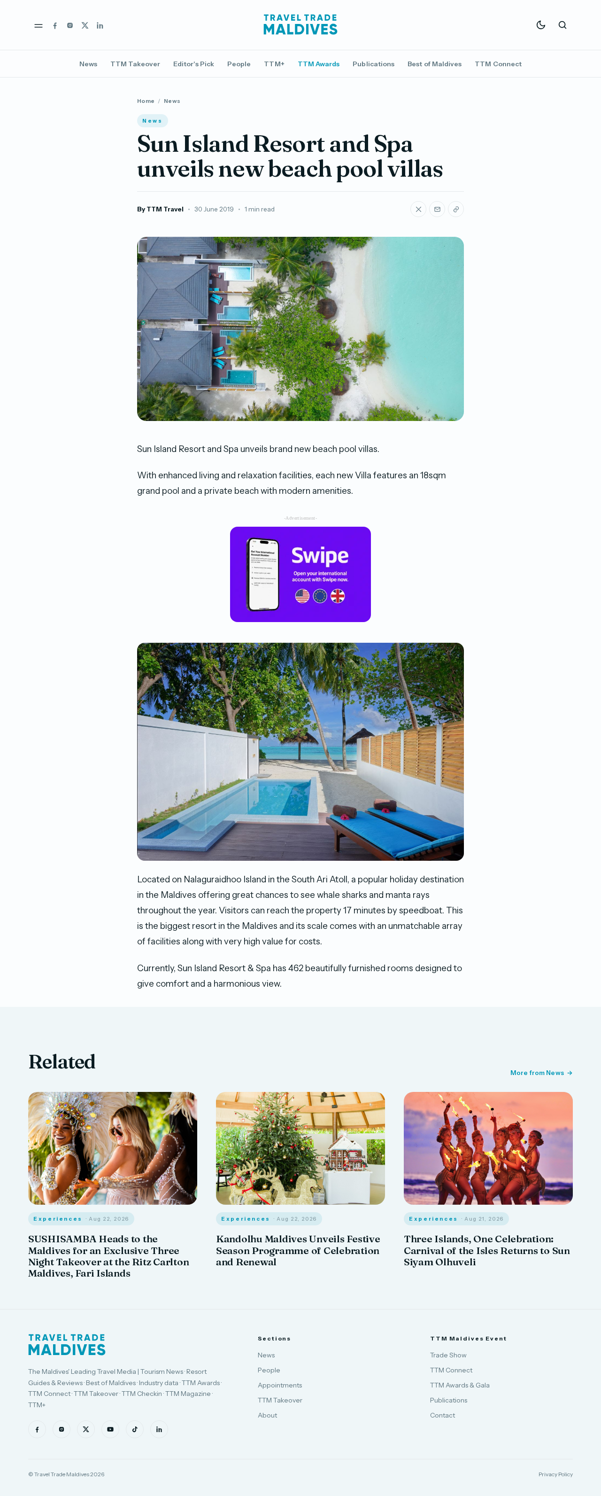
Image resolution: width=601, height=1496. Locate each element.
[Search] (562, 25)
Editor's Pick (193, 64)
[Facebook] (55, 25)
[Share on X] (418, 209)
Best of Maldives (435, 64)
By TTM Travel (160, 209)
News (88, 64)
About (267, 1415)
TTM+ (274, 64)
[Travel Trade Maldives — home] (300, 25)
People (239, 64)
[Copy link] (456, 209)
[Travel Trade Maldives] (67, 1345)
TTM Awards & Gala (460, 1385)
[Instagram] (70, 25)
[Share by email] (437, 209)
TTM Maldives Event (468, 1338)
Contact (442, 1415)
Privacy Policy (556, 1474)
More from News (537, 1072)
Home (145, 100)
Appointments (280, 1385)
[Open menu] (38, 25)
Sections (274, 1338)
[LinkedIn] (100, 25)
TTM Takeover (135, 64)
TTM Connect (498, 64)
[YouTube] (110, 1429)
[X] (85, 25)
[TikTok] (135, 1429)
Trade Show (448, 1355)
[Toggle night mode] (541, 25)
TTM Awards (319, 64)
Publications (373, 64)
